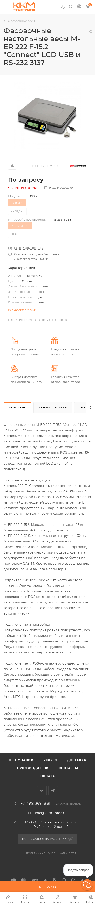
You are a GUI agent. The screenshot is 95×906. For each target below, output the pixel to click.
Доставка (76, 760)
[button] (87, 884)
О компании (21, 760)
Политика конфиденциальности (51, 853)
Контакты (68, 768)
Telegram (53, 790)
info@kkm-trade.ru (50, 813)
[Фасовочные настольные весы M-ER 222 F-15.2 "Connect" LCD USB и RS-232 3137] (47, 115)
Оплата (47, 776)
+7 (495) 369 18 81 (35, 803)
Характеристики (52, 407)
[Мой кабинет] (79, 7)
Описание (17, 407)
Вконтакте (42, 790)
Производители (32, 768)
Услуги (50, 760)
